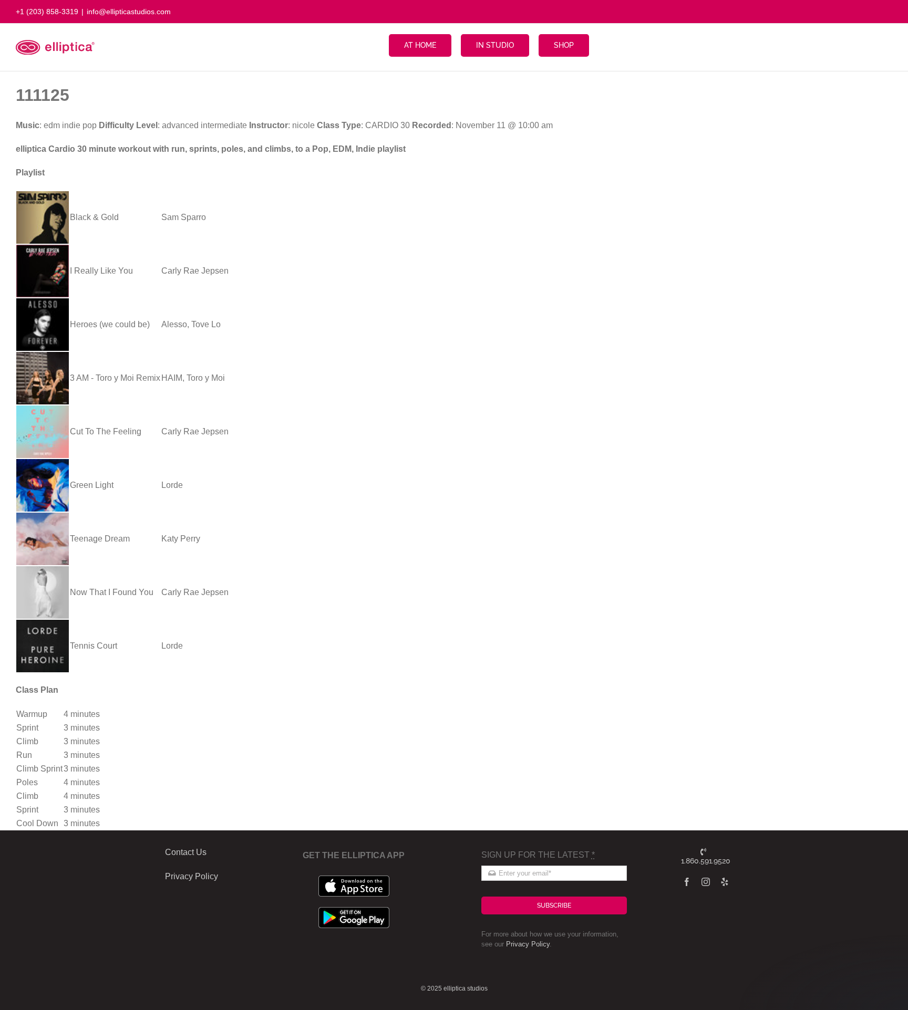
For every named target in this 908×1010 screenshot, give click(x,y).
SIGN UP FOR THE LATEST (538, 854)
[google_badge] (353, 911)
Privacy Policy (528, 944)
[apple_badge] (353, 879)
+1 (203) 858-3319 (47, 11)
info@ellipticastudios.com (129, 11)
